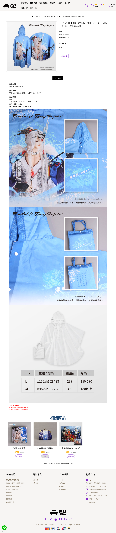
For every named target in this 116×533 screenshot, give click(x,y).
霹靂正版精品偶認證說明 (13, 486)
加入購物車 (64, 56)
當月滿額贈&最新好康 (12, 480)
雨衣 (71, 463)
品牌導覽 (35, 480)
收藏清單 (62, 486)
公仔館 (67, 3)
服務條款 (9, 496)
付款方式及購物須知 (12, 489)
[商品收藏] (12, 457)
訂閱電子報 (62, 489)
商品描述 (58, 78)
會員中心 (62, 480)
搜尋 (37, 16)
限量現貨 (52, 463)
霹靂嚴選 (33, 3)
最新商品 (24, 3)
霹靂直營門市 (10, 502)
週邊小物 (33, 8)
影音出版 (24, 8)
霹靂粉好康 (92, 502)
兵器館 (60, 3)
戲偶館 (52, 3)
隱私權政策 (9, 492)
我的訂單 (62, 483)
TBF (64, 31)
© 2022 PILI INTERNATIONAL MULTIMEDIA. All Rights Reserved (58, 525)
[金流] (58, 529)
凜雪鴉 (58, 463)
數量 (60, 47)
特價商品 (35, 483)
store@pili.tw (96, 499)
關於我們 (9, 499)
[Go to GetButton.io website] (4, 531)
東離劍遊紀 (43, 3)
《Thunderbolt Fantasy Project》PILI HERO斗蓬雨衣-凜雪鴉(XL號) (62, 16)
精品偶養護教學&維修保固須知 (15, 483)
